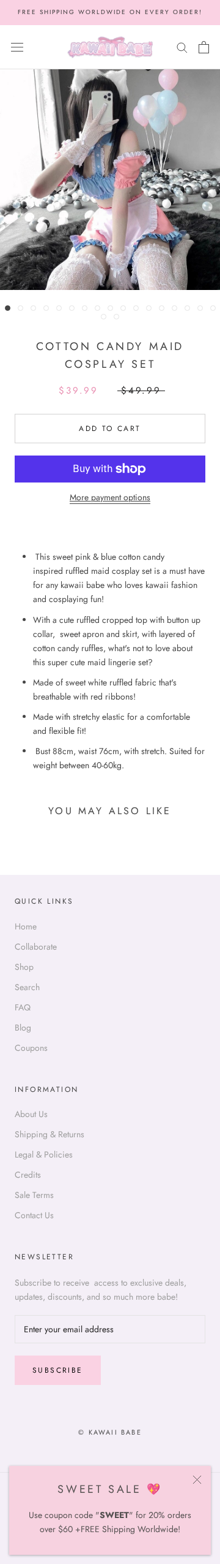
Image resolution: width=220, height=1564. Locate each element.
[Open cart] (204, 47)
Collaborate (36, 946)
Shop (24, 967)
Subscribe (57, 1370)
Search (27, 987)
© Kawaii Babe (110, 1432)
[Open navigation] (17, 47)
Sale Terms (34, 1195)
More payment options (110, 497)
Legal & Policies (44, 1154)
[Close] (197, 1479)
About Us (31, 1114)
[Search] (182, 47)
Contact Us (34, 1215)
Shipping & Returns (49, 1134)
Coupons (31, 1048)
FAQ (23, 1007)
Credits (28, 1175)
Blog (23, 1027)
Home (26, 926)
